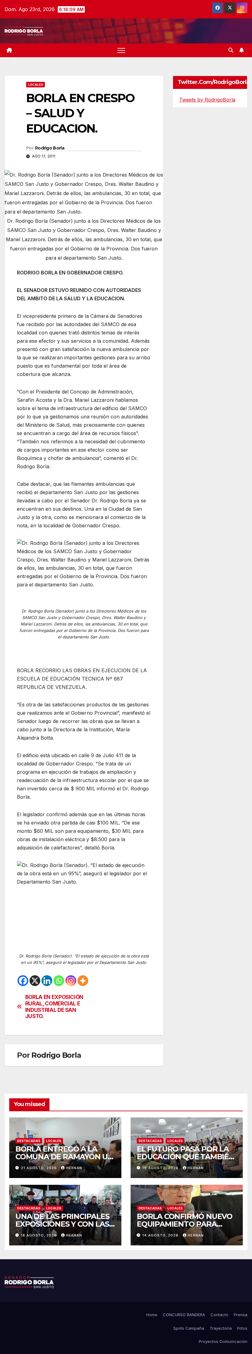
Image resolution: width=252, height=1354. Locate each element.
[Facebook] (23, 980)
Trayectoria (221, 1328)
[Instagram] (70, 980)
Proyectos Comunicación (223, 1341)
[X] (35, 980)
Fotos (242, 1328)
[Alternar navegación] (121, 50)
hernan (74, 1168)
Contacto (219, 1314)
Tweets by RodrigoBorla (207, 100)
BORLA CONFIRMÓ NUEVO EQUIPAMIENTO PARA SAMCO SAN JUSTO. (184, 1224)
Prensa (240, 1314)
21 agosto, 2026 (39, 1168)
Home (151, 1314)
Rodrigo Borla (49, 148)
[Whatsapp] (58, 980)
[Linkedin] (46, 980)
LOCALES (35, 84)
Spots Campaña (188, 1328)
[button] (230, 50)
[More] (82, 980)
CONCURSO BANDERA (184, 1314)
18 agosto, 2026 (39, 1235)
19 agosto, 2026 (161, 1168)
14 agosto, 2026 (161, 1235)
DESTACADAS (28, 1141)
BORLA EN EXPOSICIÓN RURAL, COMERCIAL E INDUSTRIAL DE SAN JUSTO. (54, 1006)
